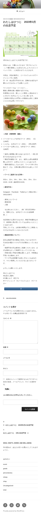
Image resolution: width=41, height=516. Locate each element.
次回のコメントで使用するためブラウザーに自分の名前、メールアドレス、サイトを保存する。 (20, 381)
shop (5, 481)
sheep (5, 477)
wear (5, 490)
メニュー (22, 11)
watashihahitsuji (19, 19)
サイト (5, 368)
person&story (7, 473)
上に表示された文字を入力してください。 (18, 395)
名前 (5, 347)
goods (5, 468)
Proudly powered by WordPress (13, 511)
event (5, 464)
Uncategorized (11, 298)
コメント (7, 318)
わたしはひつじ (12, 3)
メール (6, 358)
